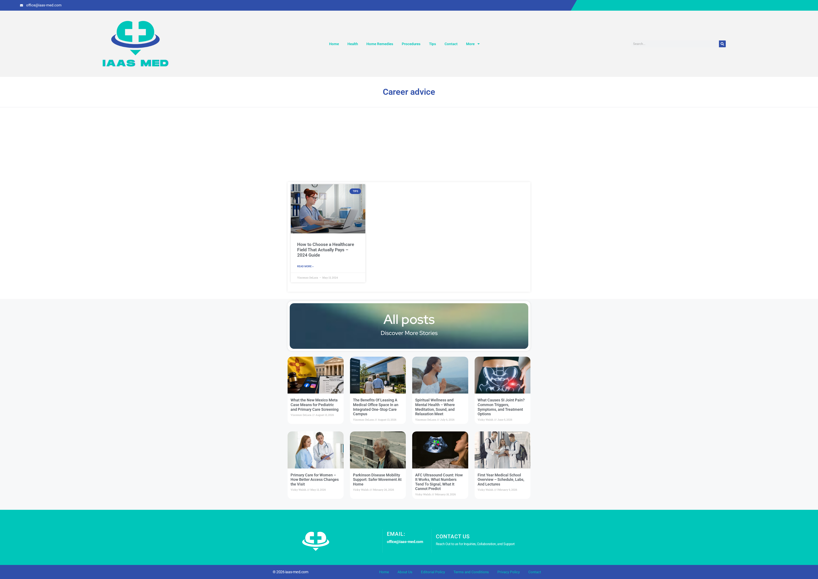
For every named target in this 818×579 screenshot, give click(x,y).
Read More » (305, 266)
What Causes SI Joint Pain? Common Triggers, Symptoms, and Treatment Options (501, 407)
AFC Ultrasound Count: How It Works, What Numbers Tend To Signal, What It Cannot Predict (439, 482)
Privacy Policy (508, 572)
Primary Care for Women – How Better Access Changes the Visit (315, 479)
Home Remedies (379, 44)
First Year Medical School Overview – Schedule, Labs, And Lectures (501, 479)
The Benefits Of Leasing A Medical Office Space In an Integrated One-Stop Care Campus (375, 407)
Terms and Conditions (471, 572)
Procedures (411, 44)
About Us (404, 572)
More (470, 44)
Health (352, 44)
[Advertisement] (409, 150)
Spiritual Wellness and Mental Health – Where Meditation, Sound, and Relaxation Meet (435, 407)
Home (334, 44)
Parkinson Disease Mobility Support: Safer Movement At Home (377, 479)
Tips (432, 44)
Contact (451, 44)
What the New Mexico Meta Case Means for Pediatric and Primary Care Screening (314, 404)
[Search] (722, 43)
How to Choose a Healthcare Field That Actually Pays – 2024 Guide (325, 250)
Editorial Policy (433, 572)
